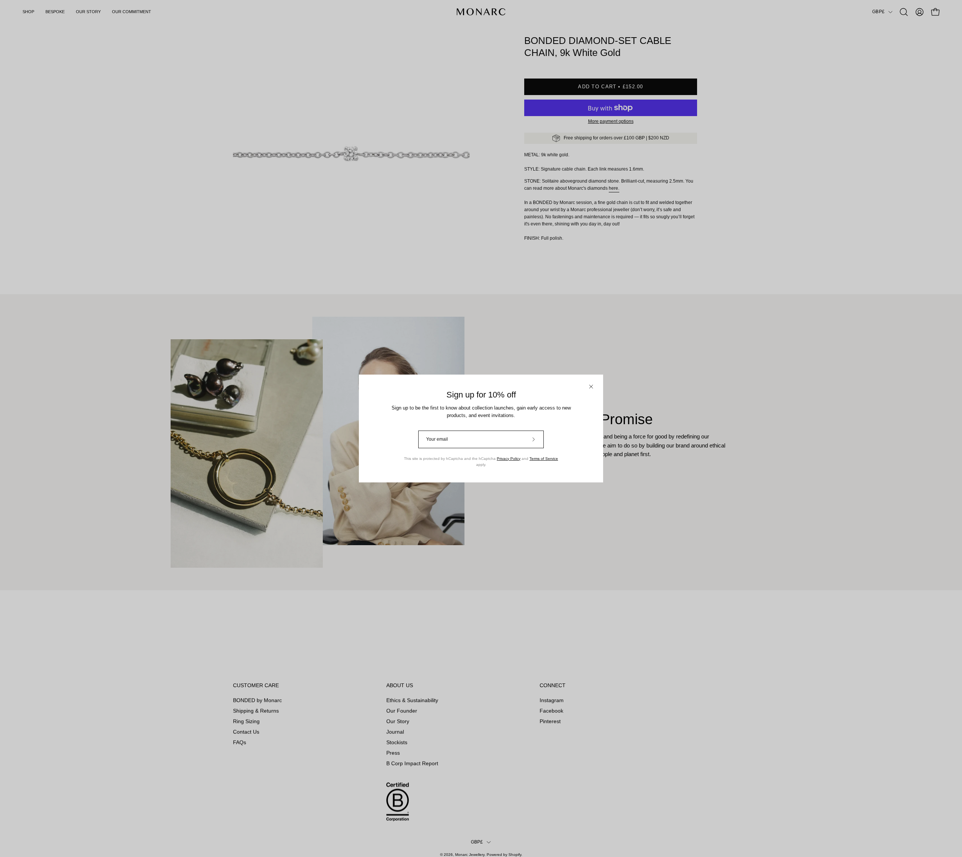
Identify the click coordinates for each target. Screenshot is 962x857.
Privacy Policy (508, 458)
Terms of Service (543, 458)
